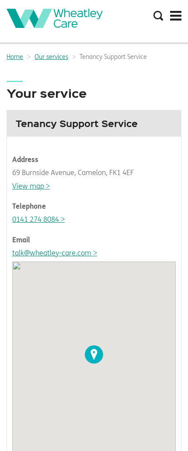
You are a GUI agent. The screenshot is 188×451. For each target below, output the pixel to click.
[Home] (55, 25)
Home (15, 57)
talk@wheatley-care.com (51, 253)
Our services (51, 57)
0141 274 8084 (35, 219)
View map (28, 186)
